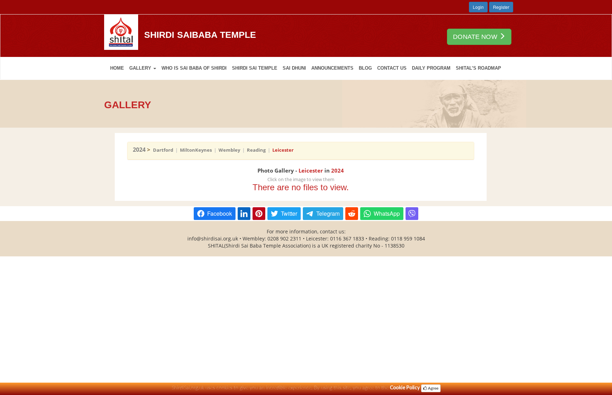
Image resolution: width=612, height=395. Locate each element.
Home (117, 68)
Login (478, 7)
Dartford (163, 150)
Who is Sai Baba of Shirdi (194, 68)
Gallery (141, 68)
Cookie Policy (405, 387)
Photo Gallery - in (300, 170)
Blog (365, 68)
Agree (432, 388)
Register (501, 7)
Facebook (219, 213)
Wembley (229, 150)
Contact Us (392, 68)
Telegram (328, 213)
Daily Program (431, 68)
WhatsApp (387, 213)
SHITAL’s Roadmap (478, 68)
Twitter (289, 213)
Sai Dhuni (294, 68)
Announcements (332, 68)
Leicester (284, 150)
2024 (140, 149)
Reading (256, 150)
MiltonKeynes (196, 150)
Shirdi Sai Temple (254, 68)
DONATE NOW (476, 36)
